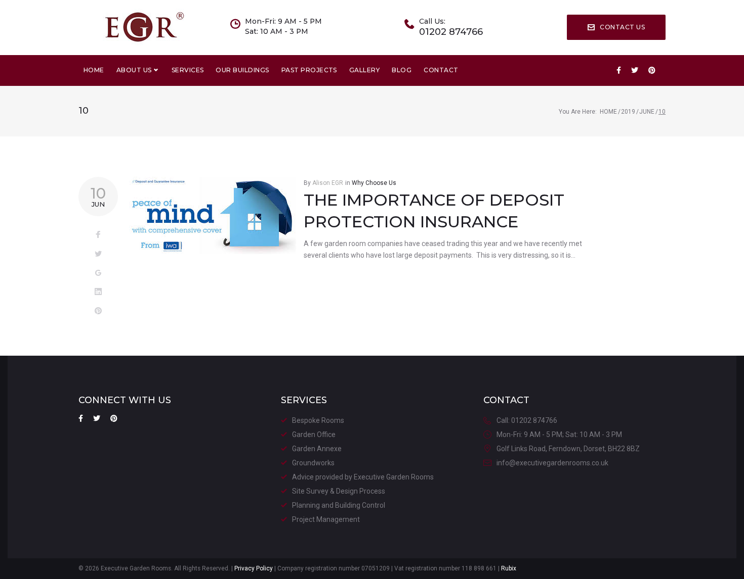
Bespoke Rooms (318, 420)
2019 (628, 111)
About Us (134, 70)
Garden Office (314, 434)
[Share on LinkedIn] (98, 292)
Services (188, 70)
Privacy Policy (253, 568)
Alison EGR (327, 182)
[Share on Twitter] (98, 254)
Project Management (326, 519)
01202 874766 (451, 32)
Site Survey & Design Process (338, 491)
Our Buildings (242, 70)
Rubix (508, 568)
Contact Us (622, 27)
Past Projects (309, 70)
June (646, 111)
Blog (401, 70)
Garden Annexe (317, 449)
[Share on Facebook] (98, 235)
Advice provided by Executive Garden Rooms (363, 477)
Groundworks (313, 463)
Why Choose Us (374, 182)
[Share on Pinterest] (98, 311)
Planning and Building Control (338, 505)
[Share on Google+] (98, 273)
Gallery (364, 70)
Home (94, 70)
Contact (441, 70)
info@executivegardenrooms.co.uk (552, 463)
